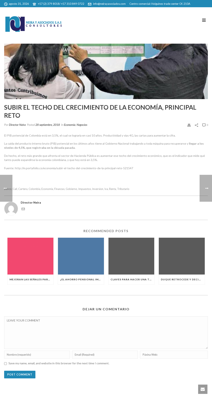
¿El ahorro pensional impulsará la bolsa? (82, 279)
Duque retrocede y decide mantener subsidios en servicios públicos (183, 279)
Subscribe (184, 11)
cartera (23, 189)
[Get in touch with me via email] (23, 209)
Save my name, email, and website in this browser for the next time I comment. (58, 363)
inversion (97, 189)
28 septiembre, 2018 (47, 124)
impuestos (84, 189)
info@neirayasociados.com (109, 3)
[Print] (189, 124)
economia (47, 189)
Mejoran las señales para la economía (31, 279)
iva (106, 189)
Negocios (82, 124)
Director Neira (17, 124)
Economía (69, 124)
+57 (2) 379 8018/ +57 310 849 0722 (61, 3)
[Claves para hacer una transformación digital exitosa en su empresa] (131, 256)
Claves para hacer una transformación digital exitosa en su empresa (132, 279)
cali (15, 189)
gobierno (71, 189)
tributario (123, 189)
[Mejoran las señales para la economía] (30, 256)
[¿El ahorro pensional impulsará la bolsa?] (81, 256)
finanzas (59, 189)
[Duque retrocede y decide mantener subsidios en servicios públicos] (182, 256)
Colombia (34, 189)
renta (112, 189)
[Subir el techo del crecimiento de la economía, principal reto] (106, 71)
